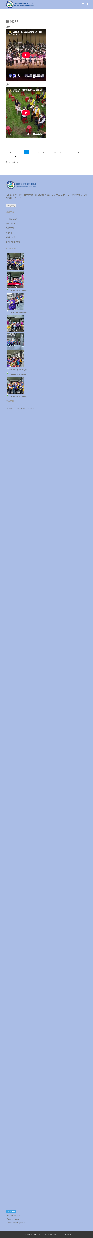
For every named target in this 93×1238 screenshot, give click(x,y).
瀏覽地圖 (11, 1211)
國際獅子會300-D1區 (34, 1234)
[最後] (16, 156)
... (49, 152)
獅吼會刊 (9, 232)
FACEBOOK (10, 228)
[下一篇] (10, 156)
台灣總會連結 (10, 223)
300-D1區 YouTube (12, 219)
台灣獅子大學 (10, 237)
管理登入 (11, 205)
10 (78, 152)
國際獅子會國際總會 (13, 242)
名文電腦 (68, 1234)
